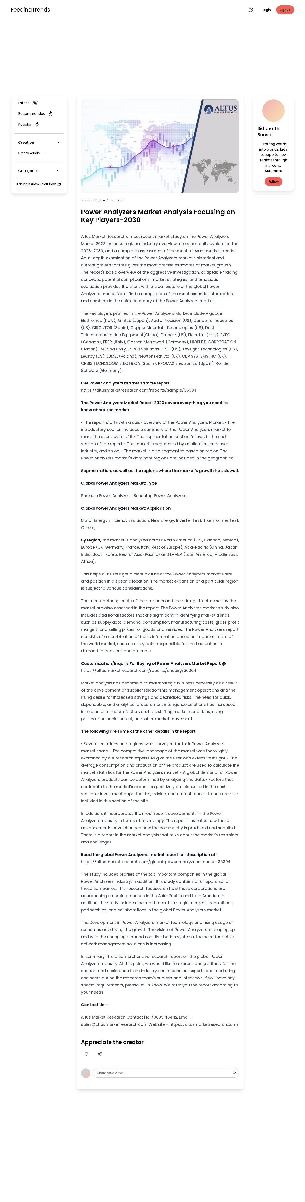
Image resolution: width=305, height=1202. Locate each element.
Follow (273, 181)
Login (266, 10)
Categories (28, 170)
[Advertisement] (152, 56)
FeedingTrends (30, 9)
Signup (285, 10)
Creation (26, 142)
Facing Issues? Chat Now (36, 184)
